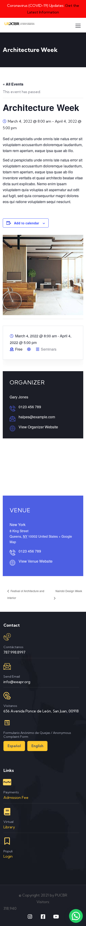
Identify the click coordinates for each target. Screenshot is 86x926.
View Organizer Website (38, 426)
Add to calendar (26, 223)
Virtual (8, 822)
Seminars (48, 349)
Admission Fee (15, 797)
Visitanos (10, 706)
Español (14, 746)
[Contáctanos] (7, 637)
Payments (11, 792)
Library (9, 827)
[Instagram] (30, 916)
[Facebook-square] (43, 916)
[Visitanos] (7, 695)
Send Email (11, 676)
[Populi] (7, 841)
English (37, 746)
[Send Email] (7, 666)
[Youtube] (56, 916)
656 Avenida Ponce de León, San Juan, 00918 (41, 711)
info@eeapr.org (16, 681)
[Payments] (7, 782)
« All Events (13, 84)
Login (8, 856)
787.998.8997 (14, 652)
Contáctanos (13, 647)
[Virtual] (7, 811)
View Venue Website (36, 561)
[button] (76, 916)
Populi (8, 851)
